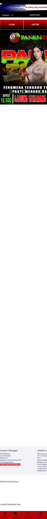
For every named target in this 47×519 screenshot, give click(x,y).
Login (5, 517)
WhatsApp (28, 517)
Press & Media (42, 464)
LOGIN (12, 24)
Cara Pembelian (5, 456)
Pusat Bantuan (5, 454)
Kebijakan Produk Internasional (10, 460)
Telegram (40, 517)
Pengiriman (4, 458)
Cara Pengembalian (7, 462)
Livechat (15, 517)
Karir (38, 458)
